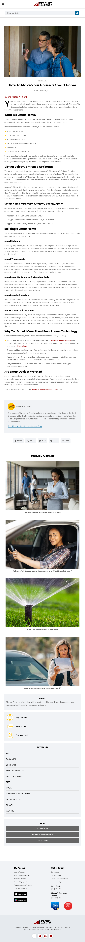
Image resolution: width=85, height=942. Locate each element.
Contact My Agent (20, 882)
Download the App (20, 888)
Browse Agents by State (59, 878)
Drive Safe (11, 765)
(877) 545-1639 (56, 889)
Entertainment (14, 776)
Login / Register (19, 872)
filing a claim (21, 346)
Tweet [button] (32, 441)
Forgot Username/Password (23, 885)
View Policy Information (22, 875)
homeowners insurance (61, 340)
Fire (8, 782)
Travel (9, 805)
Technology (42, 840)
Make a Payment (20, 878)
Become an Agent (57, 882)
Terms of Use (58, 927)
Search (67, 927)
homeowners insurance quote (44, 389)
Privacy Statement (46, 927)
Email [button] (67, 441)
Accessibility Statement (31, 927)
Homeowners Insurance (42, 834)
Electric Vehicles (15, 771)
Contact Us (55, 872)
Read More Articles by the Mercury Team (25, 426)
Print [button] (55, 441)
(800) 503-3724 (56, 898)
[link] (34, 936)
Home (9, 788)
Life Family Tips (13, 799)
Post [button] (44, 441)
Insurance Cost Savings (18, 794)
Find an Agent (56, 875)
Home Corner (42, 828)
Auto (8, 753)
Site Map (18, 927)
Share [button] (19, 441)
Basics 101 (25, 81)
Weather (10, 811)
